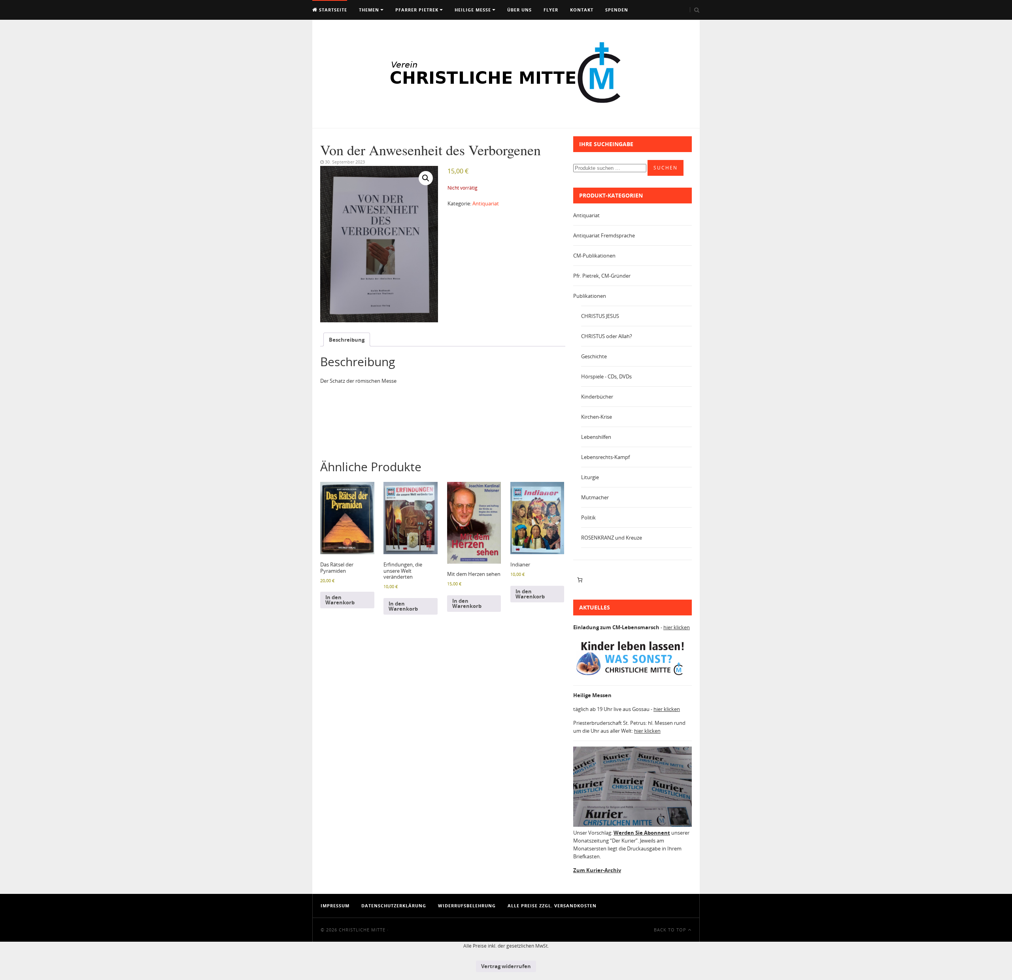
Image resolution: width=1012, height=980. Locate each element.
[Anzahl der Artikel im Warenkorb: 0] (579, 580)
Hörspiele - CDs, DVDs (606, 376)
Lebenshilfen (596, 436)
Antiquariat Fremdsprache (604, 235)
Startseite (332, 10)
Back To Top (671, 930)
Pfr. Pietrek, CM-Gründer (602, 275)
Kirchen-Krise (596, 416)
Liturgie (590, 477)
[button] (426, 178)
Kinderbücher (597, 396)
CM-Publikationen (594, 255)
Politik (588, 517)
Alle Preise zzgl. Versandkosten (552, 906)
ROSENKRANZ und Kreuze (611, 537)
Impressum (335, 906)
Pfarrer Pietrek (416, 10)
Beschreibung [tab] (346, 339)
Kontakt (581, 10)
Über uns (519, 10)
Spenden (616, 10)
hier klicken (676, 627)
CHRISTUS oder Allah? (606, 336)
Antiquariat (485, 203)
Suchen (665, 167)
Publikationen (589, 295)
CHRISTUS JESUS (600, 316)
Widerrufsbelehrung (467, 906)
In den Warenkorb (340, 600)
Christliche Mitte (362, 930)
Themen (369, 10)
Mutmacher (595, 497)
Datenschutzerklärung (393, 906)
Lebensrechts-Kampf (605, 457)
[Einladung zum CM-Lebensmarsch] (632, 675)
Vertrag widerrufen (506, 966)
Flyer (551, 10)
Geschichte (594, 356)
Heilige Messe (473, 10)
